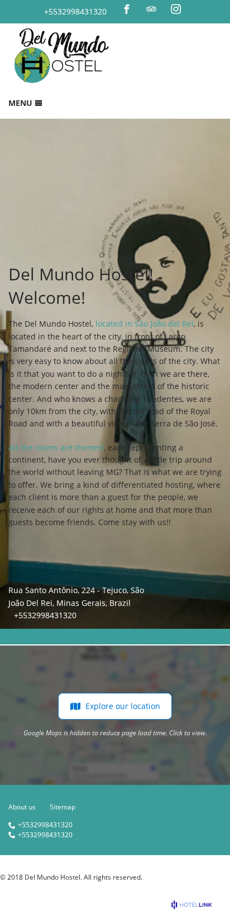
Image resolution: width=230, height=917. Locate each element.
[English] (215, 9)
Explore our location (122, 706)
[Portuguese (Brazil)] (200, 9)
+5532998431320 (75, 11)
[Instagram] (176, 9)
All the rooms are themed (56, 447)
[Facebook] (127, 9)
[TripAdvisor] (151, 9)
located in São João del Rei (144, 323)
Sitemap (62, 807)
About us (22, 807)
